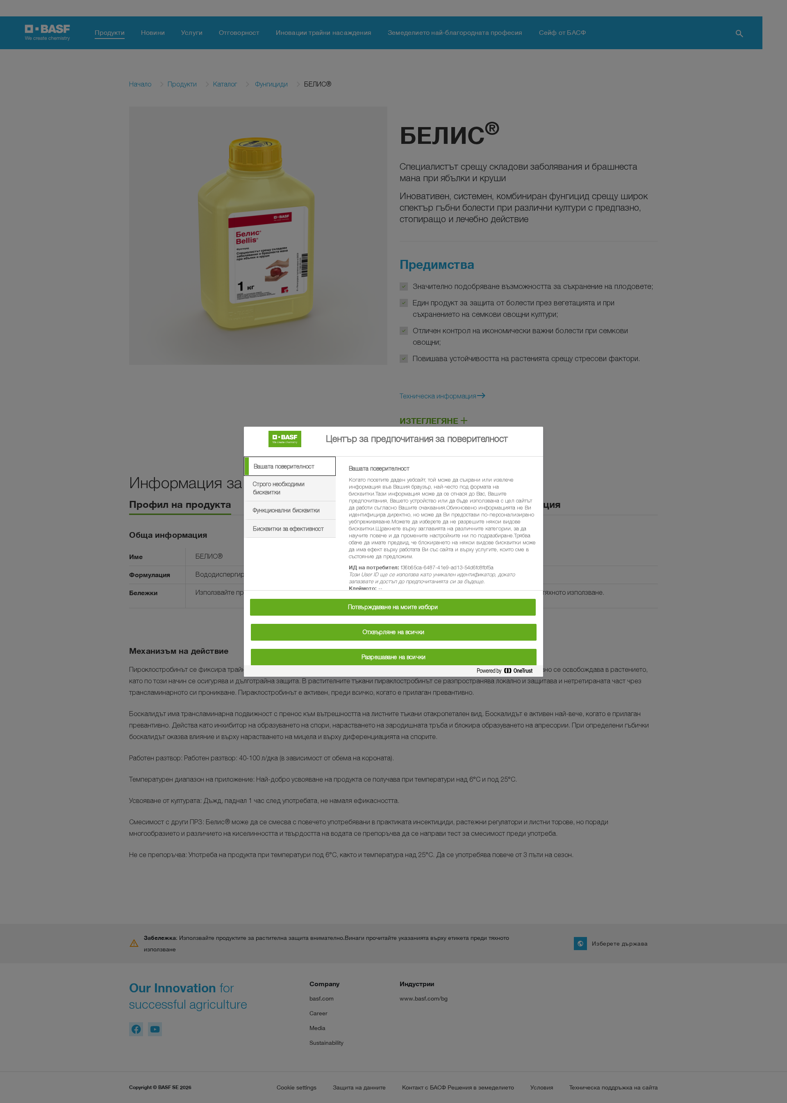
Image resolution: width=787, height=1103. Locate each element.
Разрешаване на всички (393, 657)
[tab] (290, 466)
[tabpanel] (442, 533)
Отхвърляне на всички (393, 632)
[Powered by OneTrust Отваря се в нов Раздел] (508, 672)
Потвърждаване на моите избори (393, 607)
